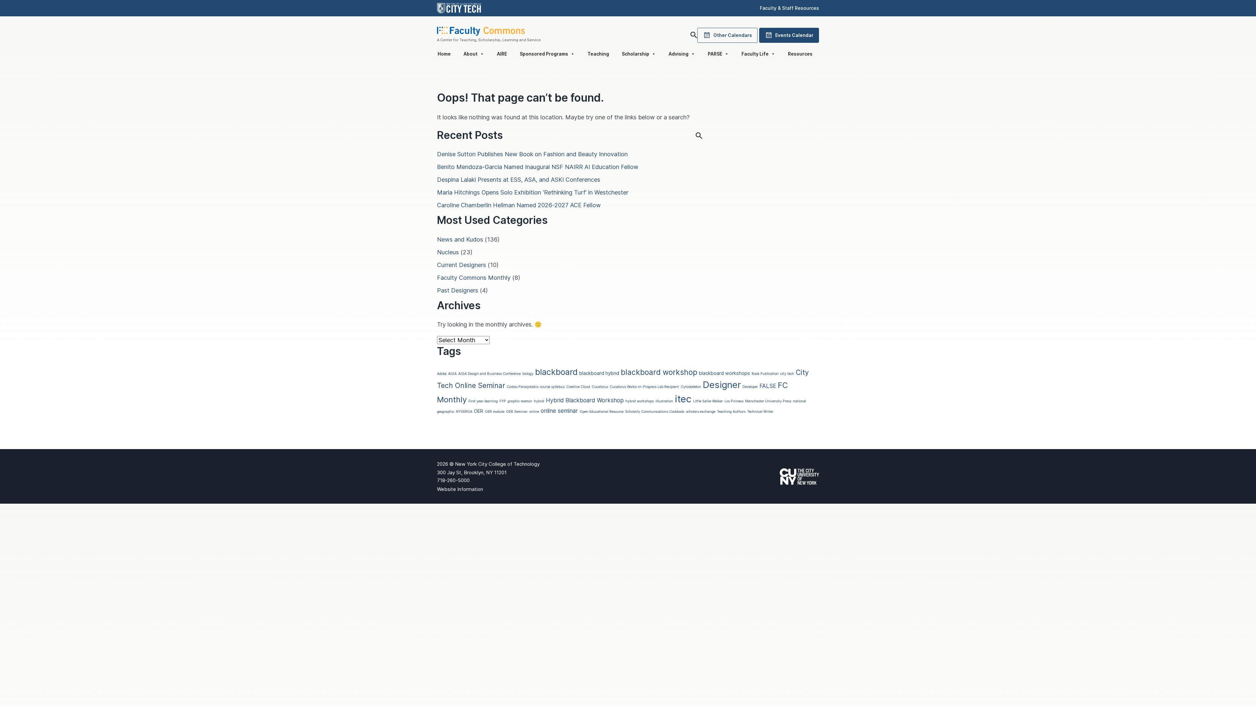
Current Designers (461, 264)
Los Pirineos (733, 401)
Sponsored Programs (544, 54)
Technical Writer (760, 412)
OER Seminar (517, 412)
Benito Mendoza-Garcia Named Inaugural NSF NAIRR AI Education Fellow (537, 166)
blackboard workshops (724, 373)
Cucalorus (600, 387)
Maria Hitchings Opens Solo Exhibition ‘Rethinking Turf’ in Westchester (532, 192)
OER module (494, 412)
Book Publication (765, 374)
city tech (787, 374)
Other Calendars (732, 35)
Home (444, 54)
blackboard (556, 372)
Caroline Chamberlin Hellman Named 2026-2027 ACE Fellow (519, 205)
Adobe (441, 374)
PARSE (715, 54)
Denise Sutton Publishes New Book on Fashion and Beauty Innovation (532, 154)
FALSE (767, 385)
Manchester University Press (768, 401)
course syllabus (552, 387)
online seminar (559, 410)
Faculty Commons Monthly (474, 277)
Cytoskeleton (691, 387)
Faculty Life (755, 54)
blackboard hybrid (599, 373)
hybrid (539, 401)
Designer (722, 384)
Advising (679, 54)
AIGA (452, 374)
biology (527, 374)
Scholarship (635, 54)
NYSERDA (464, 412)
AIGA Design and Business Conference (489, 374)
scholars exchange (700, 412)
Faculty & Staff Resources (789, 8)
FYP (502, 401)
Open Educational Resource (601, 412)
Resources (800, 54)
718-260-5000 (453, 480)
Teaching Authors (731, 412)
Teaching (598, 54)
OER (478, 411)
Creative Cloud (578, 387)
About (470, 54)
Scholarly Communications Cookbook (654, 412)
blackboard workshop (659, 372)
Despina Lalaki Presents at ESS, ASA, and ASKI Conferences (518, 179)
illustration (664, 401)
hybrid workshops (639, 401)
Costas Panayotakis (522, 387)
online (534, 412)
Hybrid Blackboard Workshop (585, 400)
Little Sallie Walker (708, 401)
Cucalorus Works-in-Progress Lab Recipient (644, 387)
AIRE (502, 54)
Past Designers (457, 290)
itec (683, 399)
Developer (750, 387)
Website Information (460, 489)
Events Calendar (794, 35)
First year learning (483, 401)
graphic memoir (520, 401)
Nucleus (448, 252)
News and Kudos (460, 239)
